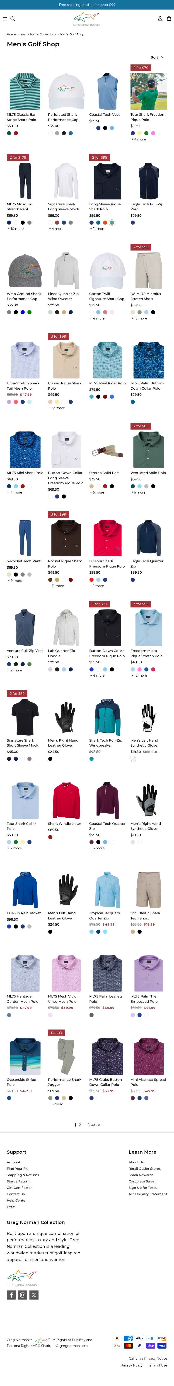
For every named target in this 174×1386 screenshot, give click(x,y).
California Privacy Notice (148, 1359)
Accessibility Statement (148, 1194)
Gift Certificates (19, 1188)
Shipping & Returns (23, 1175)
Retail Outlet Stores (145, 1169)
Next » (93, 1124)
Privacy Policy (132, 1365)
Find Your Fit (17, 1169)
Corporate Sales (141, 1181)
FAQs (11, 1207)
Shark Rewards (141, 1175)
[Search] (15, 19)
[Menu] (5, 19)
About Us (136, 1162)
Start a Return (18, 1181)
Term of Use (157, 1365)
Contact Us (16, 1194)
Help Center (17, 1200)
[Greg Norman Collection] (87, 19)
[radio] (9, 133)
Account (13, 1162)
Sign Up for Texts (143, 1188)
